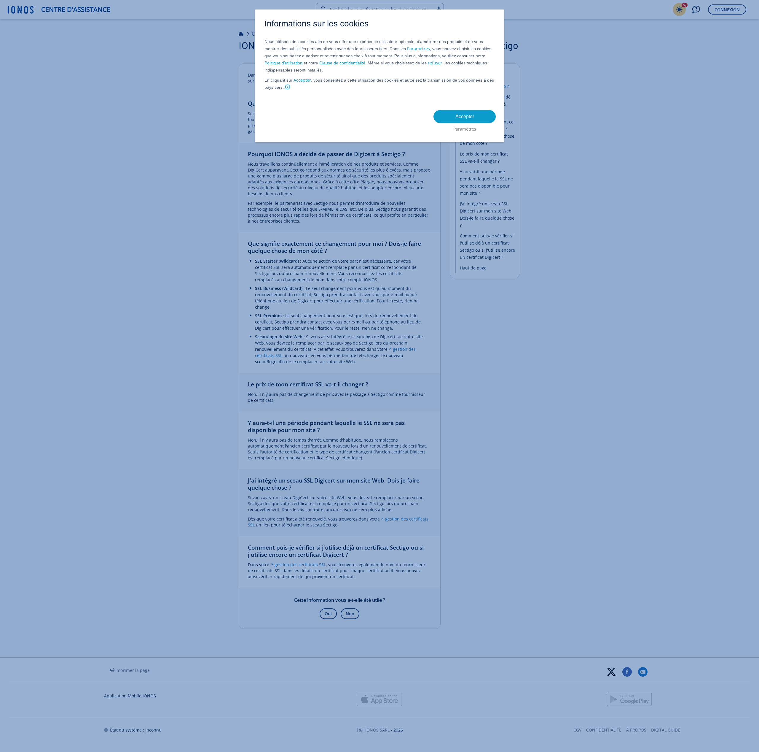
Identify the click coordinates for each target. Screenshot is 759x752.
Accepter (302, 80)
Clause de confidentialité (342, 63)
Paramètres (418, 48)
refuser (435, 63)
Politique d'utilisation (283, 63)
